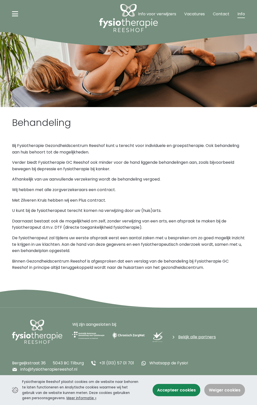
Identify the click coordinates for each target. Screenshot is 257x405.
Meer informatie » (81, 398)
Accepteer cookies (176, 390)
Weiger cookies (224, 390)
